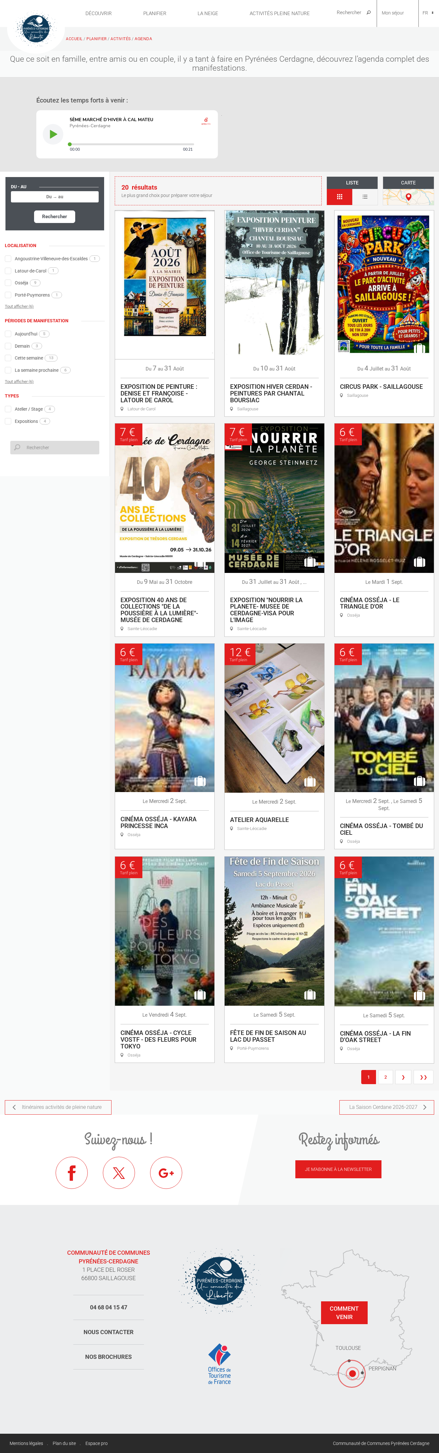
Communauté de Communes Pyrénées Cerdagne (381, 1443)
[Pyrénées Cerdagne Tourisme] (36, 28)
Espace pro (96, 1443)
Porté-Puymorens (36, 295)
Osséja (25, 282)
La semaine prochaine (41, 370)
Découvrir (98, 13)
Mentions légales (26, 1443)
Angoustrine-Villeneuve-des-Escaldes (55, 258)
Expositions (30, 421)
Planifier (154, 13)
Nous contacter (109, 1332)
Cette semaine (34, 358)
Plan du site (64, 1443)
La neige (208, 13)
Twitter (119, 1173)
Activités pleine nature (280, 13)
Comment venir (344, 1312)
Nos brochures (108, 1356)
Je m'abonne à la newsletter (338, 1169)
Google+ (166, 1173)
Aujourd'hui (30, 333)
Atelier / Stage (33, 409)
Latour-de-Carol (34, 270)
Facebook (72, 1173)
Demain (26, 346)
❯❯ (423, 1077)
